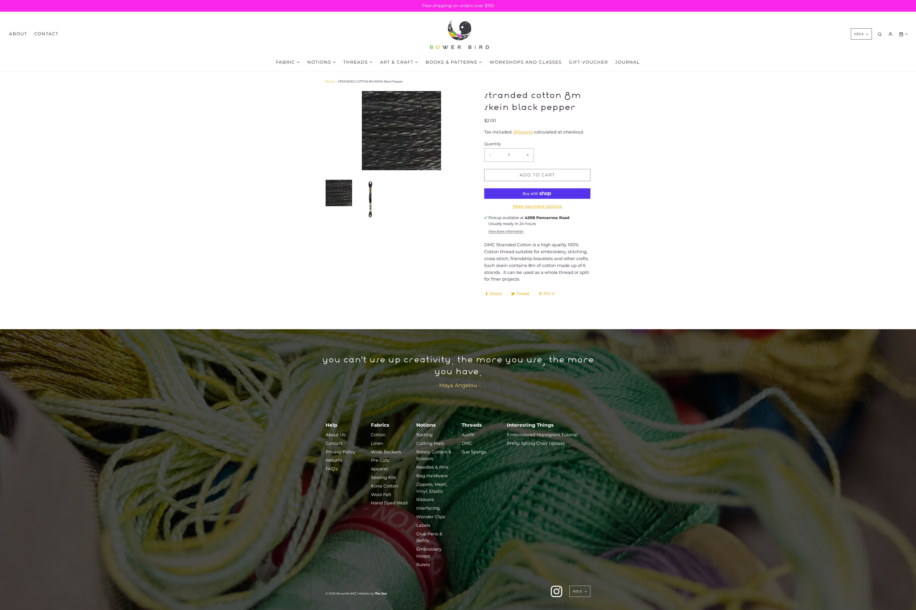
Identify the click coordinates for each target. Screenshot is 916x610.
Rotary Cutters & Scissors (433, 455)
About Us (335, 434)
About (18, 33)
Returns (334, 460)
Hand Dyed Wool (389, 503)
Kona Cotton (384, 486)
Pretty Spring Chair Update (536, 443)
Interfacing (428, 508)
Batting (424, 434)
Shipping (523, 132)
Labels (423, 525)
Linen (377, 443)
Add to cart (537, 175)
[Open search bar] (879, 34)
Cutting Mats (430, 443)
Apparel (379, 469)
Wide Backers (386, 452)
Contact (46, 33)
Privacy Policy (340, 452)
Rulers (423, 564)
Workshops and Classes (525, 62)
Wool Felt (381, 494)
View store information (506, 231)
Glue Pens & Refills (429, 537)
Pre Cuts (380, 460)
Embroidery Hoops (429, 553)
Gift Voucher (588, 62)
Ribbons (425, 499)
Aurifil (468, 434)
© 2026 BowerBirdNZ (341, 593)
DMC (467, 443)
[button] (339, 193)
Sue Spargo (474, 452)
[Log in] (890, 34)
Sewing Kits (383, 477)
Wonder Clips (430, 516)
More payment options (537, 206)
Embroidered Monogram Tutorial (542, 434)
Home (330, 81)
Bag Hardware (432, 475)
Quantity (492, 143)
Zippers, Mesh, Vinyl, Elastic (431, 488)
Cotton (378, 434)
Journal (627, 62)
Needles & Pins (432, 467)
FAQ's (332, 469)
